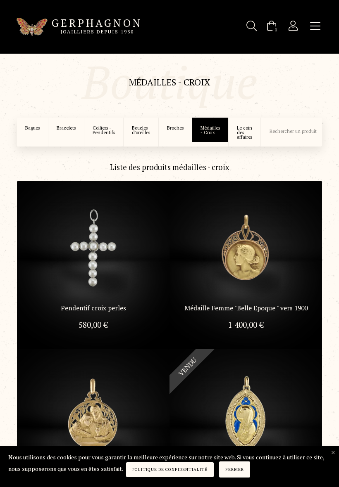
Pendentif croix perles (93, 308)
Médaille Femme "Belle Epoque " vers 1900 (246, 308)
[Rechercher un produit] (251, 26)
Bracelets (66, 128)
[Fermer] (333, 452)
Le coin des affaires (244, 132)
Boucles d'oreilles (141, 130)
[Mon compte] (293, 26)
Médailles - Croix (210, 130)
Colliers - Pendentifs (104, 130)
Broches (175, 128)
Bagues (32, 128)
